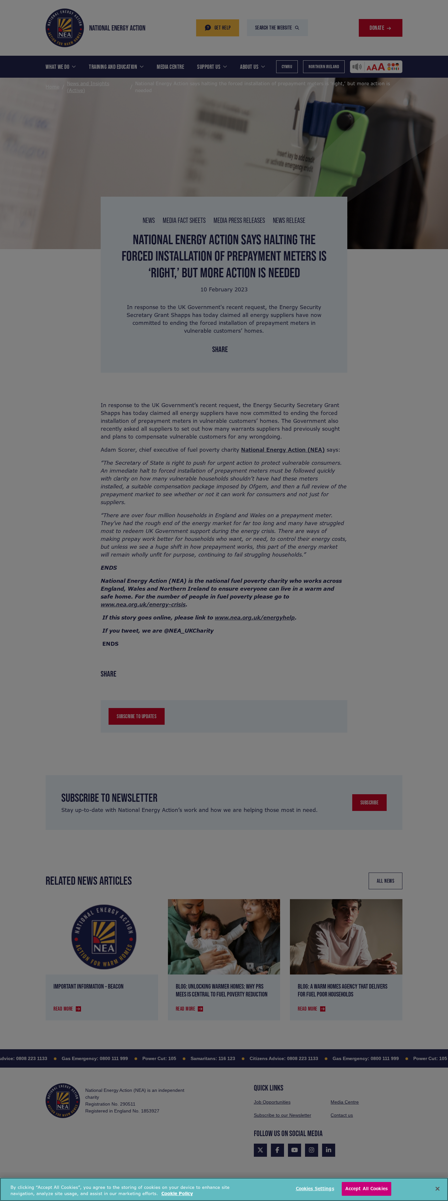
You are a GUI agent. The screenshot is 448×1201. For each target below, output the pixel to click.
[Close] (437, 1188)
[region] (224, 1189)
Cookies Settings (315, 1188)
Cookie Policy (177, 1194)
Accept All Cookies (366, 1188)
